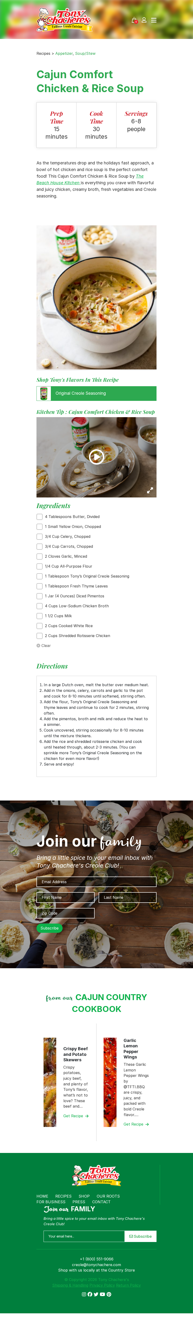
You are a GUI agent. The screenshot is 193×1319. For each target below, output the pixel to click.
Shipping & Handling (70, 1285)
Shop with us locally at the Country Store (96, 1270)
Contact (101, 1201)
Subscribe (142, 1236)
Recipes (63, 1196)
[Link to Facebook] (91, 1294)
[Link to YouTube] (103, 1294)
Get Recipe (73, 1115)
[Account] (144, 20)
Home (42, 1196)
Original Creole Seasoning (80, 393)
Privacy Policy (102, 1285)
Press (78, 1201)
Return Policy (128, 1285)
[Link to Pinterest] (109, 1294)
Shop (84, 1196)
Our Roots (108, 1196)
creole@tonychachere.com (96, 1264)
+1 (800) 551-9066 (96, 1259)
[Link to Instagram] (85, 1294)
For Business (50, 1201)
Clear (45, 645)
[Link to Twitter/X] (97, 1294)
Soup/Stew (85, 53)
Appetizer (64, 53)
